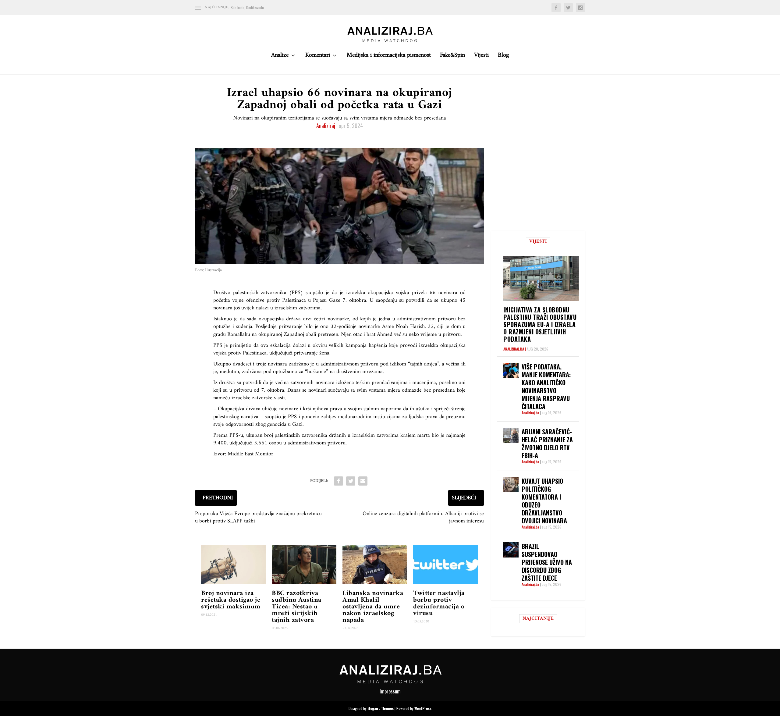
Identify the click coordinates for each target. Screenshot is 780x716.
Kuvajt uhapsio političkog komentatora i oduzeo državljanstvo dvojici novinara (544, 500)
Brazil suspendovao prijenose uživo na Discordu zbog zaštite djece (547, 562)
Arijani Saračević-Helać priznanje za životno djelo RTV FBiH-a (547, 443)
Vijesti (481, 57)
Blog (503, 57)
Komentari (317, 57)
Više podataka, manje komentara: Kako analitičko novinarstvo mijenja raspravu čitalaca (546, 386)
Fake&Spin (452, 57)
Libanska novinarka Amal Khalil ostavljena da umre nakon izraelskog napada (372, 606)
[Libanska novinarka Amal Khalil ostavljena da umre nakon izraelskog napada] (374, 564)
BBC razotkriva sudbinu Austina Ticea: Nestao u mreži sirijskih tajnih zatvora (296, 606)
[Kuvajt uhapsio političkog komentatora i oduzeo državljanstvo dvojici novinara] (511, 484)
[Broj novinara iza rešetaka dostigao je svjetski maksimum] (233, 564)
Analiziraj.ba (513, 348)
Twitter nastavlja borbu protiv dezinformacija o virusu (439, 603)
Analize (280, 57)
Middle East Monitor (250, 454)
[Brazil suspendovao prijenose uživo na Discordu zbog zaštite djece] (511, 549)
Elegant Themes (380, 708)
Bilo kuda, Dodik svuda (247, 7)
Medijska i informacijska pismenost (389, 57)
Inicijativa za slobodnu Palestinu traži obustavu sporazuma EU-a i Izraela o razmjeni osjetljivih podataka (539, 324)
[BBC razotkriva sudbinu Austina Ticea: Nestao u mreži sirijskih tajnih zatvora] (304, 564)
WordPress (422, 708)
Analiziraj (325, 126)
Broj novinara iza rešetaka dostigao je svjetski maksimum (231, 600)
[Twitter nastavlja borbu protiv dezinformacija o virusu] (445, 564)
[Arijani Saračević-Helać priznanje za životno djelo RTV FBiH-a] (511, 435)
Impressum (390, 691)
